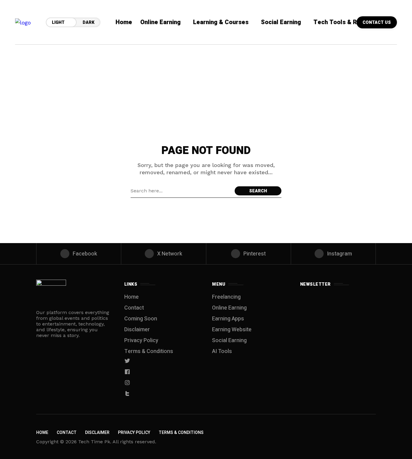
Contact (134, 308)
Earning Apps (228, 319)
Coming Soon (140, 319)
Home (131, 297)
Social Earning (229, 340)
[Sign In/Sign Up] (394, 69)
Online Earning (229, 308)
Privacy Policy (141, 340)
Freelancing (226, 297)
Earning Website (232, 330)
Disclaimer (137, 330)
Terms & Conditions (148, 351)
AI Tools (222, 351)
